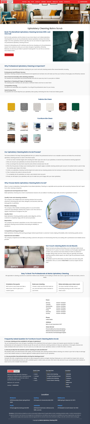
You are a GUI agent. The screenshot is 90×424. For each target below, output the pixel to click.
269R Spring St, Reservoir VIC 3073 (66, 400)
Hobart (68, 380)
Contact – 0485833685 (13, 385)
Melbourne (55, 1)
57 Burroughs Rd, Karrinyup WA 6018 (19, 408)
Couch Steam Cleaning (53, 380)
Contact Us (67, 1)
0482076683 (65, 260)
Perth (32, 1)
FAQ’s (35, 380)
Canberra (37, 1)
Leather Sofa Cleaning (53, 378)
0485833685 (83, 2)
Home (35, 374)
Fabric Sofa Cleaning (52, 374)
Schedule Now (9, 55)
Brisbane (49, 1)
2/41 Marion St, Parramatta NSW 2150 (43, 400)
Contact (36, 376)
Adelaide (43, 1)
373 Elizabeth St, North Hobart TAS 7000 (68, 408)
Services (24, 1)
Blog (29, 1)
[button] (6, 256)
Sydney (61, 1)
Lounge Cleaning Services (53, 376)
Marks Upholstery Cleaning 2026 (48, 420)
